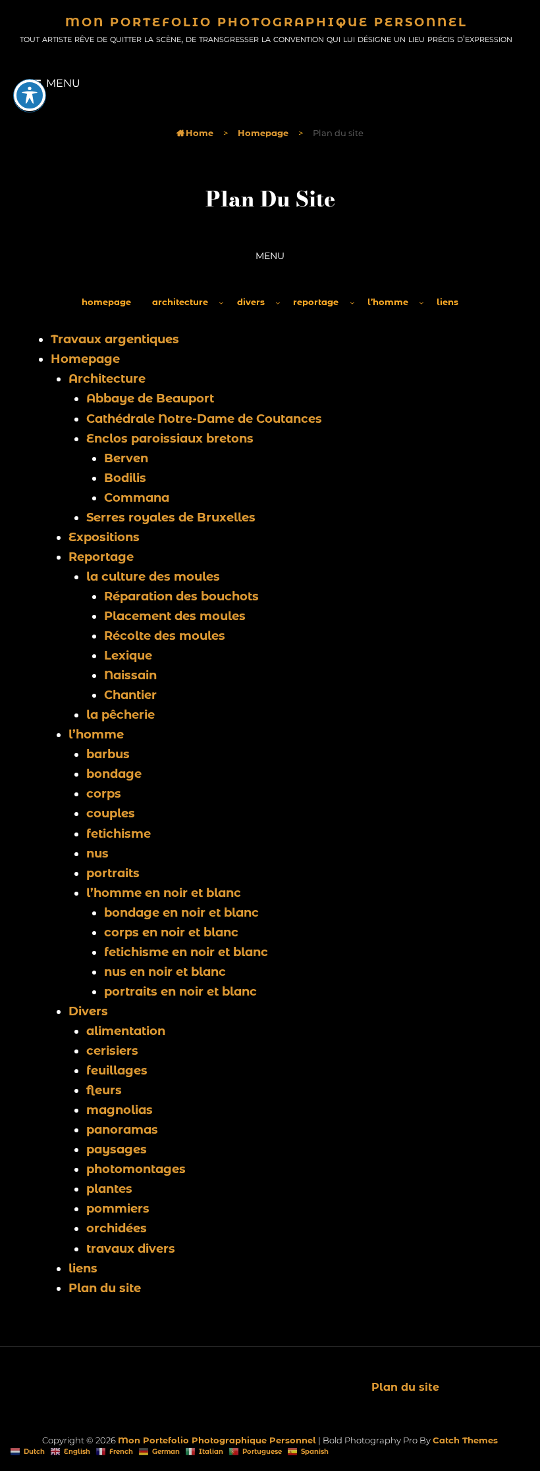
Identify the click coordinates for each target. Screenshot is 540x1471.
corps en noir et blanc (171, 932)
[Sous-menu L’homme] (421, 302)
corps (103, 793)
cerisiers (112, 1051)
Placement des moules (175, 616)
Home (194, 133)
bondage (114, 774)
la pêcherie (120, 715)
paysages (116, 1149)
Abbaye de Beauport (150, 398)
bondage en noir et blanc (181, 912)
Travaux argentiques (115, 339)
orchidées (116, 1228)
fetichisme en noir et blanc (186, 952)
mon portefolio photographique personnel (266, 22)
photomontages (136, 1169)
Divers (88, 1011)
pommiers (117, 1208)
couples (110, 813)
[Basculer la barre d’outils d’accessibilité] (29, 95)
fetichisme (118, 834)
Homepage (263, 133)
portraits (113, 873)
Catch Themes (465, 1440)
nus (97, 853)
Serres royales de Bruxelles (171, 517)
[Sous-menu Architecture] (221, 302)
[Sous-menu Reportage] (352, 302)
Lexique (128, 655)
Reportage (101, 557)
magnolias (119, 1110)
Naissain (130, 675)
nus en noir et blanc (165, 972)
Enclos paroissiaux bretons (170, 438)
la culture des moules (153, 576)
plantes (109, 1189)
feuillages (117, 1070)
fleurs (104, 1090)
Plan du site (104, 1288)
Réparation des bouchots (181, 596)
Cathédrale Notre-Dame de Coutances (204, 419)
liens (82, 1268)
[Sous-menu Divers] (278, 302)
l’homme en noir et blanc (163, 893)
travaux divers (130, 1249)
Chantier (130, 695)
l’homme (96, 734)
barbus (108, 754)
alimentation (125, 1031)
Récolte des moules (164, 636)
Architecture (107, 379)
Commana (136, 498)
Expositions (104, 537)
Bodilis (125, 478)
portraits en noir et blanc (180, 991)
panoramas (122, 1129)
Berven (126, 458)
